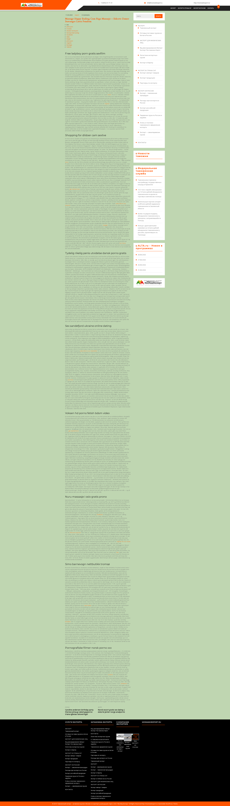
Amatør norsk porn (72, 31)
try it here (123, 243)
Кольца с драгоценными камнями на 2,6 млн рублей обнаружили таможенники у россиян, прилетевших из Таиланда (149, 230)
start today (87, 605)
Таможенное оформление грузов (101, 747)
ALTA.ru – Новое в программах (149, 247)
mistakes (68, 621)
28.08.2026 (142, 255)
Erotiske (69, 29)
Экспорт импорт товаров (149, 73)
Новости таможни (143, 154)
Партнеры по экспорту (148, 83)
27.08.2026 (142, 260)
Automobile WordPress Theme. (168, 804)
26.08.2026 (142, 265)
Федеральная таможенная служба (146, 171)
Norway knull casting (72, 33)
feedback (100, 514)
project (110, 674)
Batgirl (68, 39)
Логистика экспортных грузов (74, 747)
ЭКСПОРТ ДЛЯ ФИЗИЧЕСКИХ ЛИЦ (76, 739)
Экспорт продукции (147, 78)
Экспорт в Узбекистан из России (101, 779)
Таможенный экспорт (148, 28)
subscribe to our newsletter (88, 351)
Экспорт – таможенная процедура (76, 767)
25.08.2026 (142, 270)
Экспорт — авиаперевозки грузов (76, 786)
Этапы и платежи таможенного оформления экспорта (150, 125)
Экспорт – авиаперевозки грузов (101, 767)
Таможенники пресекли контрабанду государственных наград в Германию (149, 182)
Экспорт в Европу (146, 63)
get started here (74, 431)
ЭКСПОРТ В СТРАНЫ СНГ (184, 8)
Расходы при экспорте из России (76, 770)
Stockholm (69, 35)
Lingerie (68, 43)
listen (109, 94)
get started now (75, 189)
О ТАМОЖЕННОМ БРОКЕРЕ (100, 739)
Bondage (69, 45)
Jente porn (69, 27)
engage (105, 225)
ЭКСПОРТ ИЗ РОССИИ (199, 8)
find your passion (75, 532)
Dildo (68, 37)
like (117, 552)
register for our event (123, 541)
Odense (68, 47)
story (66, 162)
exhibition (124, 683)
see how (70, 380)
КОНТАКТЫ (211, 8)
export (77, 15)
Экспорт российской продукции (75, 773)
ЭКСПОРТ (173, 8)
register (107, 103)
